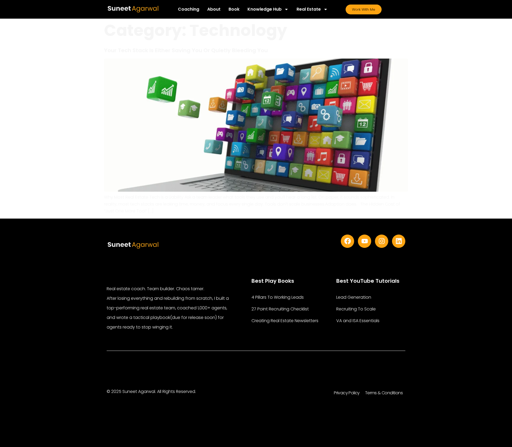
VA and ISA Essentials (357, 321)
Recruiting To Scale (356, 309)
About (214, 9)
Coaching (188, 9)
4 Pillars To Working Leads (277, 297)
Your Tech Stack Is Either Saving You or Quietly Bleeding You (186, 50)
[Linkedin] (398, 241)
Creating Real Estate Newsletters (284, 321)
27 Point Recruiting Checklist (280, 309)
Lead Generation (353, 297)
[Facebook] (347, 241)
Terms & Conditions (384, 393)
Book (234, 9)
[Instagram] (381, 241)
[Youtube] (364, 241)
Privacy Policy (347, 393)
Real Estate (309, 9)
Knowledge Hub (264, 9)
